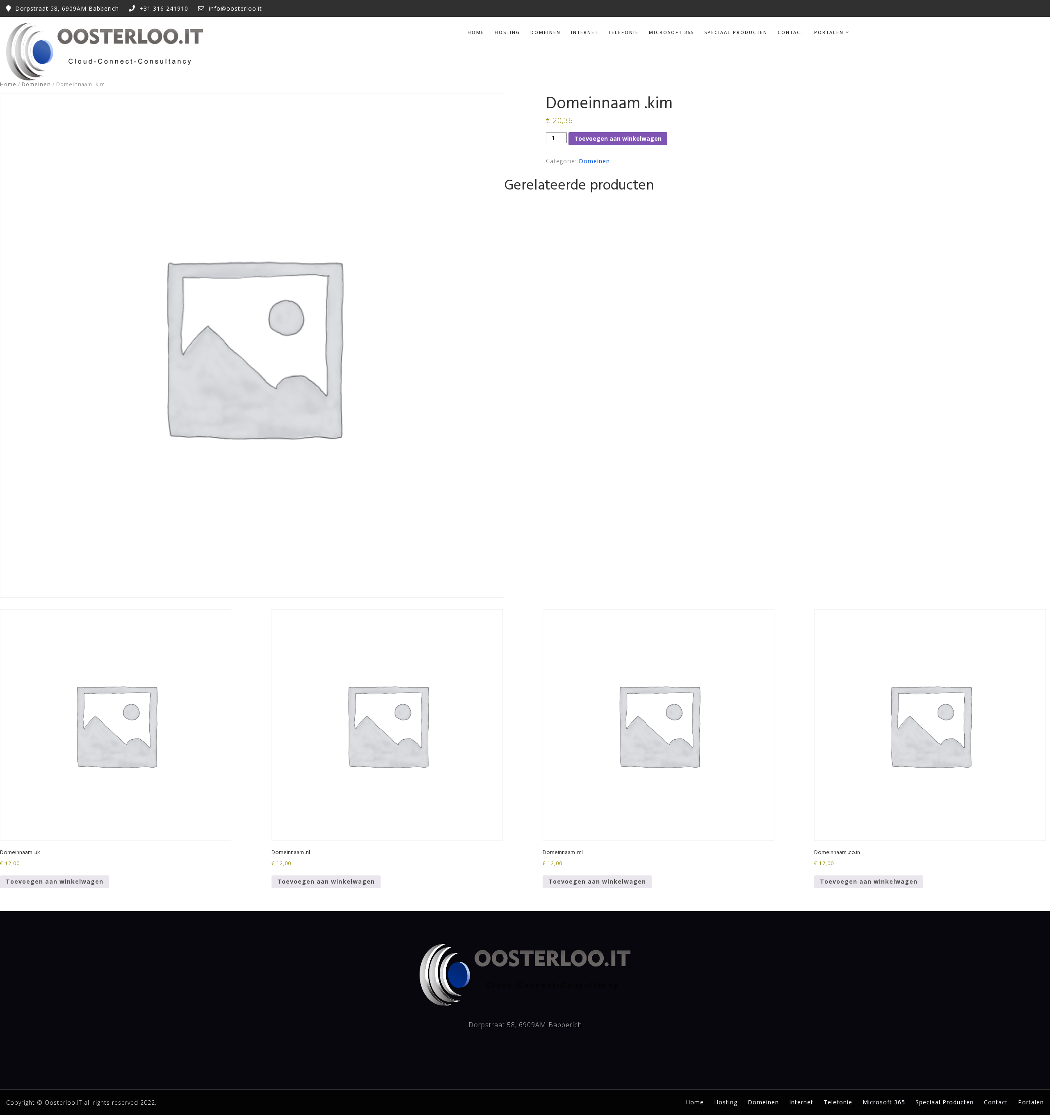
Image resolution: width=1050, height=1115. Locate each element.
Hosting (507, 32)
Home (476, 32)
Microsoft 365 (671, 32)
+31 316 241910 (163, 8)
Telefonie (623, 32)
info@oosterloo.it (235, 8)
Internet (584, 32)
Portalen (829, 32)
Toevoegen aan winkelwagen (618, 138)
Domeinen (545, 32)
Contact (791, 32)
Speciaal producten (735, 32)
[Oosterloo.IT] (131, 51)
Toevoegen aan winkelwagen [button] (54, 881)
